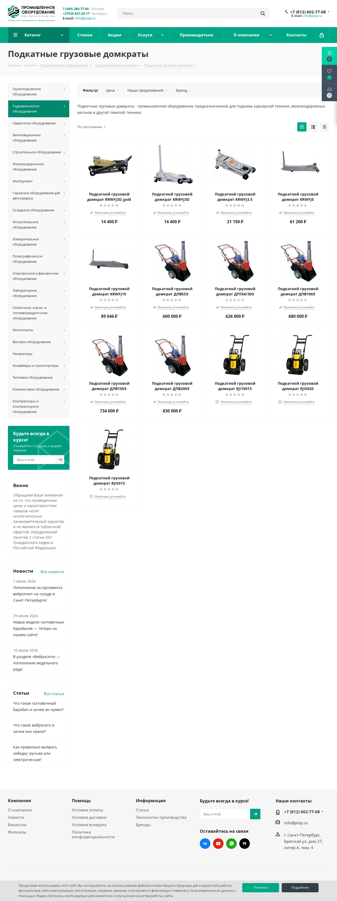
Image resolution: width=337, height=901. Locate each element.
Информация (151, 800)
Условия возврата (89, 824)
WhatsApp (231, 843)
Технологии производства (161, 817)
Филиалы (17, 832)
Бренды (143, 824)
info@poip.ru (85, 18)
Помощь (81, 800)
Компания (19, 800)
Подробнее (300, 887)
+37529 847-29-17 (76, 13)
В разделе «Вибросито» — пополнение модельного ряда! (36, 663)
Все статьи (54, 693)
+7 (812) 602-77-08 (308, 11)
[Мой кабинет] (322, 35)
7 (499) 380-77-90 (76, 8)
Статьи (142, 809)
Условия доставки (89, 817)
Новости (16, 817)
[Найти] (262, 13)
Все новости (52, 571)
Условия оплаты (87, 809)
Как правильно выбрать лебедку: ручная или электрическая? (35, 753)
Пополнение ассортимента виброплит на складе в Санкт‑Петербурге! (37, 594)
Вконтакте (205, 843)
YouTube (218, 843)
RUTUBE (244, 843)
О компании (20, 809)
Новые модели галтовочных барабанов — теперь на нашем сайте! (38, 628)
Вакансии (17, 824)
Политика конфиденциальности (93, 834)
